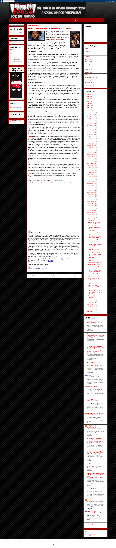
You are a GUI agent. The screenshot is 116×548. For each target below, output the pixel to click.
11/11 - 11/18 (91, 127)
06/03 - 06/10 (91, 179)
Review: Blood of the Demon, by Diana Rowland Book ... (95, 286)
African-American (36, 182)
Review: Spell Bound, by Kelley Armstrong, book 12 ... (95, 241)
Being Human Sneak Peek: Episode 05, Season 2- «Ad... (94, 249)
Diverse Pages (90, 524)
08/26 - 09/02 (91, 152)
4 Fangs (87, 67)
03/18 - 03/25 (91, 203)
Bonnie (42, 182)
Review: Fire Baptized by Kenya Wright (94, 267)
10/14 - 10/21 (91, 136)
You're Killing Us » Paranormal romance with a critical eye (94, 439)
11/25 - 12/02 (91, 123)
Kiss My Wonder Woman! (93, 426)
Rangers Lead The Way (92, 501)
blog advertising (14, 107)
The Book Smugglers (92, 386)
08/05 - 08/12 (91, 159)
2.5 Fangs (87, 59)
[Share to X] (58, 180)
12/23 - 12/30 (91, 114)
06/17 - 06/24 (91, 174)
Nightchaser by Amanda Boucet (94, 414)
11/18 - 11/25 (91, 125)
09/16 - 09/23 (91, 145)
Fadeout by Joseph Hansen (93, 400)
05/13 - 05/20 (91, 185)
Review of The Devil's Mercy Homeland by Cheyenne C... (95, 237)
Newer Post (31, 276)
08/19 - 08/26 (91, 154)
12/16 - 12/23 (91, 116)
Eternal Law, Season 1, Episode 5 (93, 296)
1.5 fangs (87, 54)
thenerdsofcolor (90, 321)
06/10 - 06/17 (91, 176)
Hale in (65, 37)
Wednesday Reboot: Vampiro (94, 262)
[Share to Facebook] (60, 180)
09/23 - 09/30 (91, 143)
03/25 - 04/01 (91, 201)
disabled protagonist (89, 82)
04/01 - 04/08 (91, 199)
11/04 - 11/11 (91, 129)
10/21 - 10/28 (91, 134)
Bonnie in (56, 39)
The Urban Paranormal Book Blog (95, 413)
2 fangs (87, 56)
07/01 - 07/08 (91, 170)
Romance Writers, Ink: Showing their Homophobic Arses (95, 275)
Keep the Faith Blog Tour (92, 477)
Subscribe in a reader (15, 41)
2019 (88, 94)
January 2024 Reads (91, 376)
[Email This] (55, 180)
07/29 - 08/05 (91, 161)
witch (74, 182)
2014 (88, 105)
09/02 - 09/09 (91, 150)
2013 (88, 107)
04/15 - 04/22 (91, 194)
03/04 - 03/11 (91, 208)
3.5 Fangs (87, 64)
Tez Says (89, 375)
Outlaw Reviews (91, 399)
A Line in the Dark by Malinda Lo (94, 441)
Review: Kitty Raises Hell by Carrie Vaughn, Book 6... (94, 271)
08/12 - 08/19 (91, 156)
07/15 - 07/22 (91, 165)
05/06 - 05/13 (91, 188)
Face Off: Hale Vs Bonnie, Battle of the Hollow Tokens (95, 289)
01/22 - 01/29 (91, 302)
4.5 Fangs (87, 69)
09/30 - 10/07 (91, 141)
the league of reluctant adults (94, 500)
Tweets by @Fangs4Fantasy (91, 535)
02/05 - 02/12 (91, 217)
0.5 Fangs (87, 48)
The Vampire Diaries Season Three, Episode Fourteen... (94, 223)
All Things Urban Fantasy (93, 362)
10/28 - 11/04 (91, 132)
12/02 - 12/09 (91, 121)
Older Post (77, 276)
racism (51, 182)
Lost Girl (47, 182)
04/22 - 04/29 (91, 192)
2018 (88, 96)
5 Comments (46, 180)
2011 (88, 311)
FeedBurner (19, 61)
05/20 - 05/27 (91, 183)
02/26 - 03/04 (91, 210)
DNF (86, 74)
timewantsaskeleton (91, 511)
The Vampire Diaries (62, 182)
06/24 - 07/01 (91, 172)
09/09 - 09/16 (91, 147)
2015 (88, 103)
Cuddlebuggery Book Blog (93, 463)
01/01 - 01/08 (91, 309)
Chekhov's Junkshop (92, 230)
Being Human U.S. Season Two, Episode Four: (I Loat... (94, 259)
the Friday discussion (90, 85)
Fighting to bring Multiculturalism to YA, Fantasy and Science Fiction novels (95, 475)
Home (54, 276)
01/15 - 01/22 (91, 304)
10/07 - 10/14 (91, 138)
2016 (88, 101)
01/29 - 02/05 (91, 300)
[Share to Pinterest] (61, 180)
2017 (88, 99)
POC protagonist (89, 80)
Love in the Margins (92, 488)
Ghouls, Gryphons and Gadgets (94, 451)
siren (55, 182)
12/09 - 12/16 (91, 118)
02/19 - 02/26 (91, 212)
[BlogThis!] (57, 180)
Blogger (61, 544)
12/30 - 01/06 (91, 112)
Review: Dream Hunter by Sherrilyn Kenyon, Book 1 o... (94, 227)
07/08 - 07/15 (91, 167)
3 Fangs (87, 61)
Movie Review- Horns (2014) (93, 512)
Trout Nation (90, 333)
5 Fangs (87, 72)
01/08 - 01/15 (91, 306)
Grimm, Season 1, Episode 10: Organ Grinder (95, 293)
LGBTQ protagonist (89, 77)
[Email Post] (52, 180)
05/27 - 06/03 (91, 181)
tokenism (70, 182)
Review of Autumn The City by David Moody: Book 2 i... (94, 254)
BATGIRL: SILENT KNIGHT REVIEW (95, 452)
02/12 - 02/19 (91, 214)
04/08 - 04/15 (91, 196)
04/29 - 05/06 (91, 190)
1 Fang (86, 51)
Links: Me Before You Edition (93, 490)
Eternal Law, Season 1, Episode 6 (93, 219)
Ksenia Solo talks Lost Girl (94, 264)
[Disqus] (54, 207)
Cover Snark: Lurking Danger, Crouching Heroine (95, 245)
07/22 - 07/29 (91, 163)
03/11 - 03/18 (91, 205)
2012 (88, 110)
